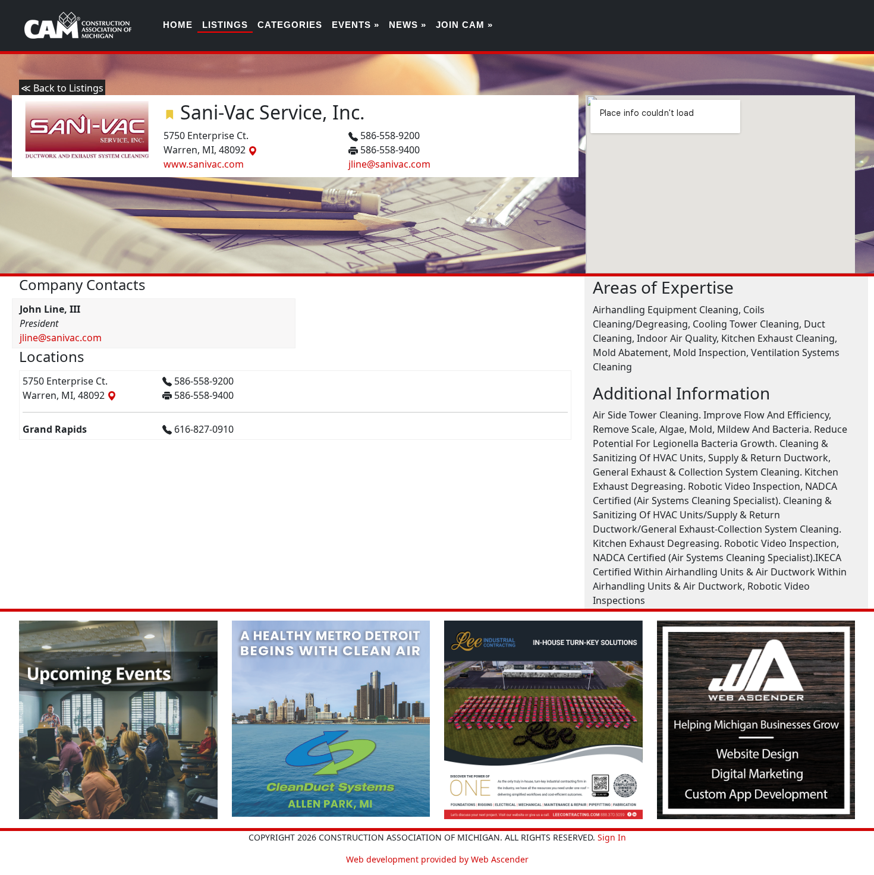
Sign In (612, 837)
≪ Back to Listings (62, 88)
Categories (289, 25)
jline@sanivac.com (389, 164)
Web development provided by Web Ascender (437, 859)
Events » (355, 25)
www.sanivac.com (204, 164)
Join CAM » (464, 25)
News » (407, 25)
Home (178, 25)
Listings (225, 25)
